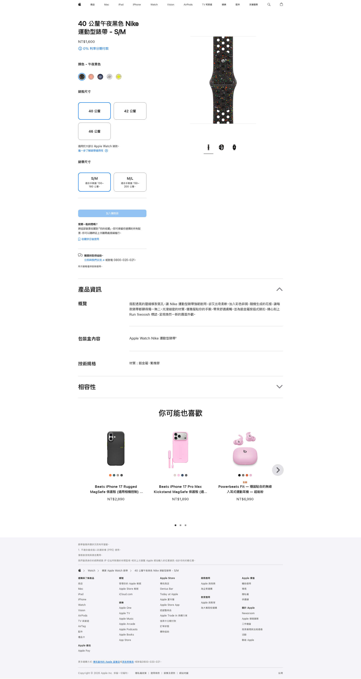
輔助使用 (246, 583)
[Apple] (79, 570)
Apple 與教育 (208, 602)
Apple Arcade (127, 624)
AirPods (82, 615)
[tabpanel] (223, 79)
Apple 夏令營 (167, 599)
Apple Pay (84, 651)
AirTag (82, 626)
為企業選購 (206, 589)
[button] (269, 4)
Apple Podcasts (128, 629)
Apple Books (126, 634)
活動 (244, 634)
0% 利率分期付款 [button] (107, 49)
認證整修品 (166, 610)
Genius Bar (166, 589)
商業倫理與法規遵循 (252, 629)
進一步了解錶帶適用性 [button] (91, 150)
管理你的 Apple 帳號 (130, 583)
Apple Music (126, 619)
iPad (80, 594)
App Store (125, 640)
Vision (81, 610)
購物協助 (164, 631)
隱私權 (245, 594)
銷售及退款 (169, 673)
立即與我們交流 (94, 260)
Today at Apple (169, 594)
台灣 (280, 673)
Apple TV (124, 613)
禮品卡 (81, 637)
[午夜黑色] (82, 77)
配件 (80, 631)
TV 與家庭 (83, 621)
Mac (80, 589)
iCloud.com (125, 594)
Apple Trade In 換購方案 (173, 615)
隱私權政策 (141, 673)
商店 (80, 583)
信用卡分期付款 (168, 621)
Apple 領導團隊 (250, 619)
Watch (91, 570)
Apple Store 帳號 (129, 589)
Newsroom (248, 613)
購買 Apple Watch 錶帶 (115, 570)
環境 (244, 589)
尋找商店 (164, 583)
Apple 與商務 (208, 583)
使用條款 (155, 673)
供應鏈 (245, 599)
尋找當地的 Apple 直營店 (106, 662)
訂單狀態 (164, 626)
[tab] (208, 147)
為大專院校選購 (209, 608)
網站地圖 (183, 673)
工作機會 (246, 624)
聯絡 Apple (248, 640)
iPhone (82, 599)
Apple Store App (169, 605)
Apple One (125, 608)
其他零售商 (128, 662)
